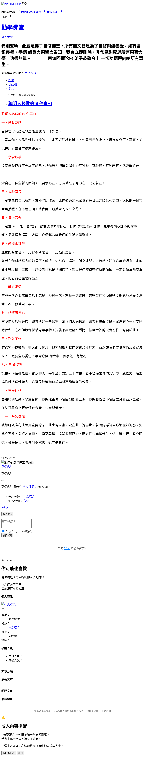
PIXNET (46, 711)
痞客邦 (27, 486)
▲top (4, 507)
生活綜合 (30, 73)
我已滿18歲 (8, 753)
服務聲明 (106, 711)
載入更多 (7, 514)
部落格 (12, 84)
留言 (34, 486)
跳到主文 (7, 37)
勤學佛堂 (12, 27)
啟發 (26, 500)
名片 (11, 88)
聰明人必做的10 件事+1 (30, 103)
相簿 (11, 80)
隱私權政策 (92, 711)
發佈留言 (7, 535)
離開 (20, 753)
